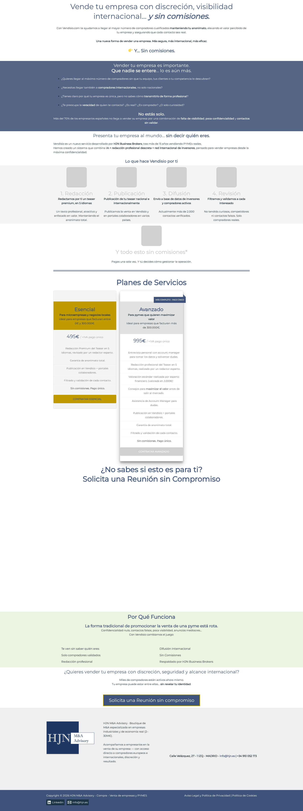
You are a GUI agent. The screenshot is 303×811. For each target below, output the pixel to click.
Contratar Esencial (87, 399)
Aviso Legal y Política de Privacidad (207, 795)
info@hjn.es (227, 756)
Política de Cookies (244, 795)
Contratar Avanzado (154, 451)
